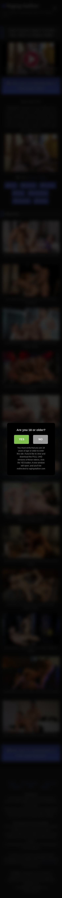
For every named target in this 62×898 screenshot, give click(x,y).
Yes (21, 439)
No (40, 439)
